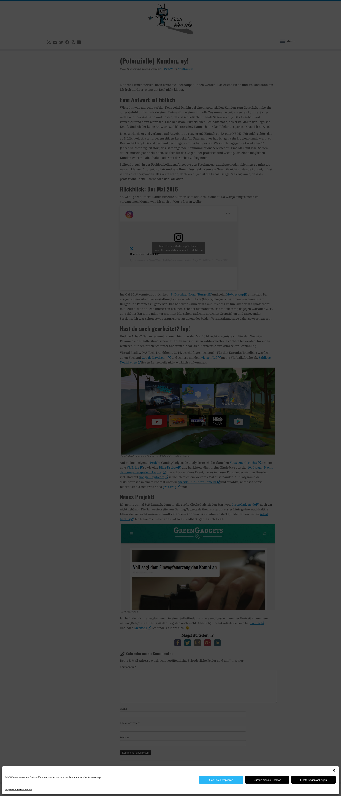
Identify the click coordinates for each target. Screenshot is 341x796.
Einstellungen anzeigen (313, 780)
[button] (334, 770)
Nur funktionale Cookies (267, 780)
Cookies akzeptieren (221, 780)
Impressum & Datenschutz (18, 789)
